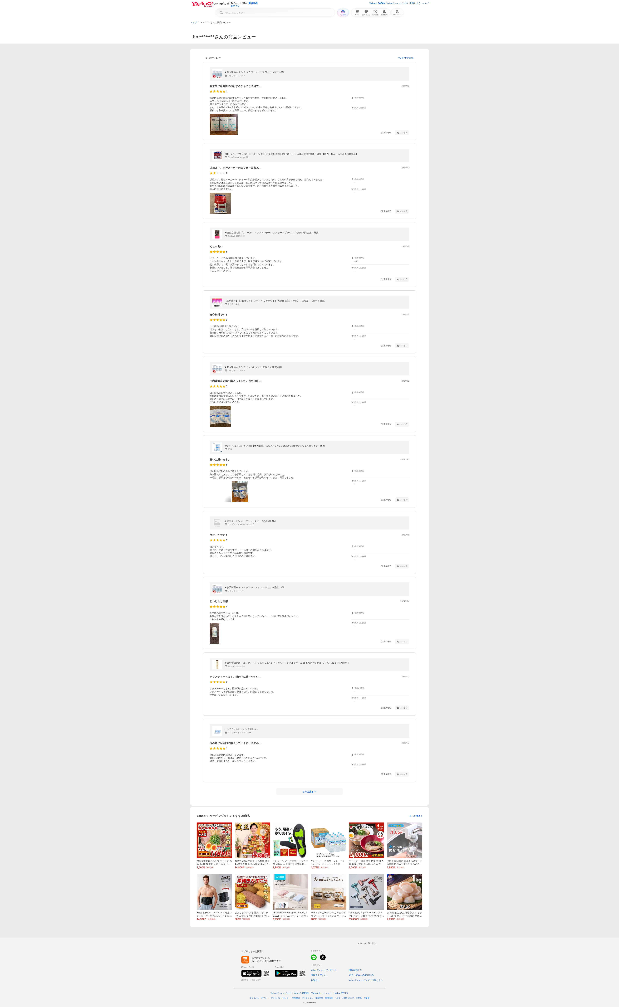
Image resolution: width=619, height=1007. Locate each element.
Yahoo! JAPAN (377, 3)
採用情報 (329, 998)
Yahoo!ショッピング (280, 993)
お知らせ (315, 980)
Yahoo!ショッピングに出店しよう (404, 3)
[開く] (224, 124)
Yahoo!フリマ (342, 993)
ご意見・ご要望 (362, 998)
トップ (193, 22)
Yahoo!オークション (321, 993)
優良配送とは (355, 970)
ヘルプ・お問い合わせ (344, 998)
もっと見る (415, 816)
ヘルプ (425, 3)
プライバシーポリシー (259, 998)
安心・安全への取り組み (361, 975)
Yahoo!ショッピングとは (323, 970)
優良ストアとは (319, 975)
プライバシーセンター (280, 998)
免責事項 (319, 998)
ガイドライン (307, 998)
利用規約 (296, 998)
